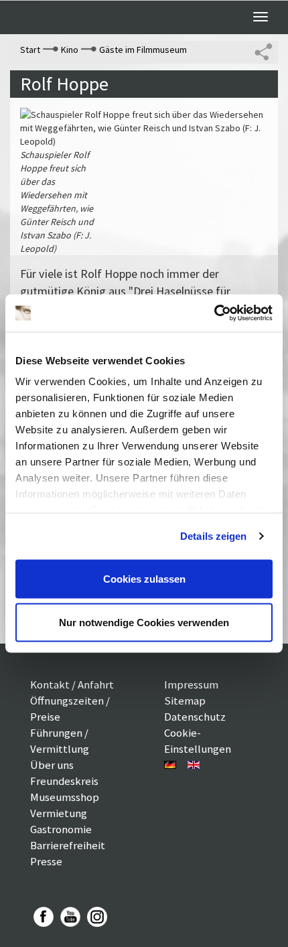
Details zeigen (213, 536)
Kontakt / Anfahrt (72, 684)
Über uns (52, 764)
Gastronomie (61, 829)
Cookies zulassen (144, 578)
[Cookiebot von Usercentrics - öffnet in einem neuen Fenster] (214, 313)
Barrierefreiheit (67, 845)
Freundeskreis (64, 781)
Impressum (191, 684)
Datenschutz (195, 716)
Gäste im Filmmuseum (143, 50)
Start (30, 50)
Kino (69, 50)
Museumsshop (64, 797)
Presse (46, 861)
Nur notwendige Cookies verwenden (144, 622)
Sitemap (185, 700)
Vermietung (58, 813)
